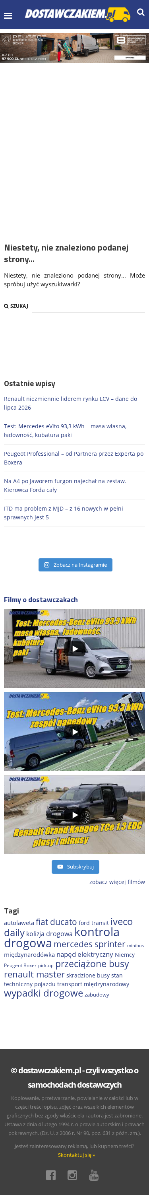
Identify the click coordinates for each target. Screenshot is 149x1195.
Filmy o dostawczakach (41, 599)
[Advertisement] (74, 141)
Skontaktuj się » (76, 1154)
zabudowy (97, 994)
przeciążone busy (92, 963)
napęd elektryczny (84, 954)
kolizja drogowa (49, 933)
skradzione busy (88, 975)
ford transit (94, 923)
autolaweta (19, 923)
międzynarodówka (29, 954)
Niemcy (125, 954)
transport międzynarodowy (93, 984)
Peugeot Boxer (20, 965)
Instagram (75, 1175)
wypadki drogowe (43, 993)
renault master (34, 974)
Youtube (96, 1175)
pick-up (46, 965)
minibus (135, 945)
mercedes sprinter (90, 944)
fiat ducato (56, 921)
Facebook (53, 1175)
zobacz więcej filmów (117, 882)
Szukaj (19, 306)
